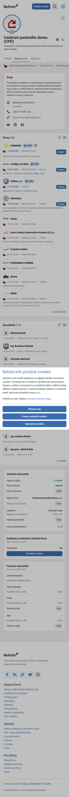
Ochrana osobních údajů (38, 398)
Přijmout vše (34, 409)
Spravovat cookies (34, 424)
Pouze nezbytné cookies (34, 416)
